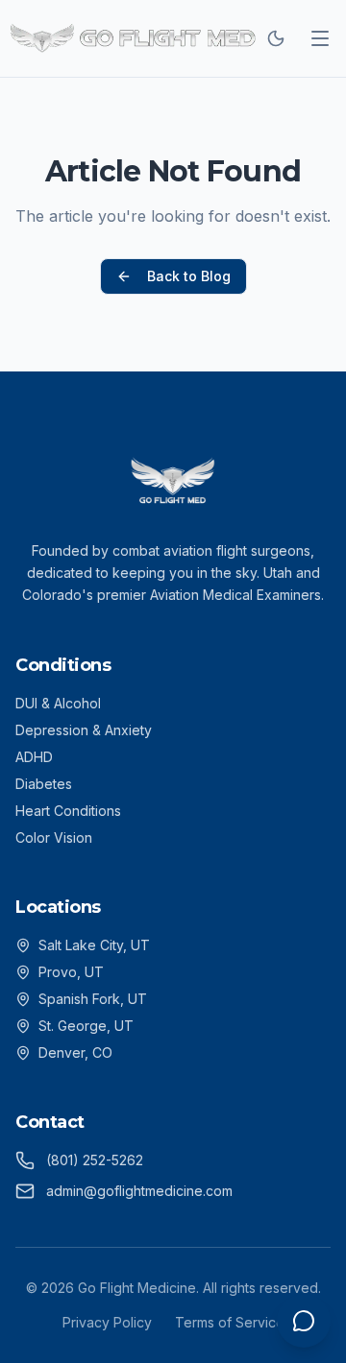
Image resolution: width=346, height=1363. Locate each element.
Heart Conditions (68, 810)
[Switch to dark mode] (276, 38)
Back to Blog (189, 276)
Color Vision (53, 837)
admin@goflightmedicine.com (139, 1191)
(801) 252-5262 (94, 1160)
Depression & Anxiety (83, 730)
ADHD (34, 757)
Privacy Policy (107, 1322)
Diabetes (43, 784)
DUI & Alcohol (58, 703)
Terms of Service (229, 1322)
